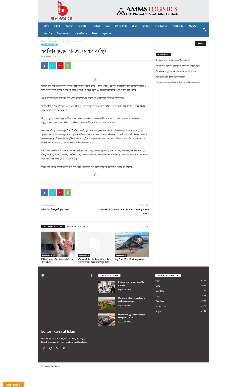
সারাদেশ (57, 26)
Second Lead (161, 306)
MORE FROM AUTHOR (77, 227)
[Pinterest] (60, 65)
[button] (204, 30)
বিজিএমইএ (192, 26)
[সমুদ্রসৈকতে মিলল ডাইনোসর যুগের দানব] (132, 244)
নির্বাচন (94, 33)
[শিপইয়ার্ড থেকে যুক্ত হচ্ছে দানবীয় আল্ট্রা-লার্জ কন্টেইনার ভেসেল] (106, 319)
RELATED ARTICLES (53, 227)
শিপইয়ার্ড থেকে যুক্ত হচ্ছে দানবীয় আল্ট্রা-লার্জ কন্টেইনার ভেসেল (177, 71)
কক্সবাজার (146, 26)
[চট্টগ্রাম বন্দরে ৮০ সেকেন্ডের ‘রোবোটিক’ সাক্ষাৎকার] (106, 287)
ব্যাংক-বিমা (48, 33)
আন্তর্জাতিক (79, 33)
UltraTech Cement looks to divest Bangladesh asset (124, 211)
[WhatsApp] (68, 65)
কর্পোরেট (97, 26)
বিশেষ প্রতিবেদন (161, 26)
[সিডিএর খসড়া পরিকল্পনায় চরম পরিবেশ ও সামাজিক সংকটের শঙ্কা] (106, 303)
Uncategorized (53, 41)
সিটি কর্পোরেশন (121, 26)
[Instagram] (51, 349)
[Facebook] (44, 65)
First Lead (159, 301)
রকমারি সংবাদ (177, 26)
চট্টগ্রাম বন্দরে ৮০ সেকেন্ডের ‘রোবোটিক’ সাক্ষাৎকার (173, 60)
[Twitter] (52, 65)
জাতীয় (46, 26)
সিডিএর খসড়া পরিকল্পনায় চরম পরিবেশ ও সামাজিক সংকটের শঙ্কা (178, 66)
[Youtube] (64, 349)
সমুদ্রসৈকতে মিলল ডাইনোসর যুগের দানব (129, 259)
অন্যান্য (105, 33)
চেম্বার (107, 26)
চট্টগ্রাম (134, 26)
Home (43, 41)
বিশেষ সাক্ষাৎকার (63, 33)
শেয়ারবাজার (69, 26)
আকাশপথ (82, 26)
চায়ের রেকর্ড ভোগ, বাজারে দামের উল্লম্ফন (170, 77)
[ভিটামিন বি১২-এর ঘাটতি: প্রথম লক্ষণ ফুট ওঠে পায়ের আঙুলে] (58, 244)
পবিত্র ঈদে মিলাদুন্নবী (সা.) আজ (55, 209)
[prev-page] (143, 226)
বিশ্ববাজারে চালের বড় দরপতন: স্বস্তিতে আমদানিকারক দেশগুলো (178, 82)
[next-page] (147, 226)
